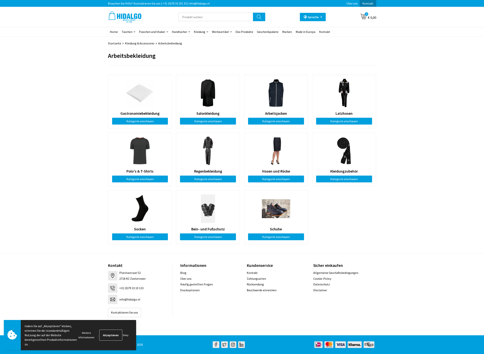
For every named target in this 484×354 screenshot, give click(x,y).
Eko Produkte (244, 32)
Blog (183, 273)
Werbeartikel (220, 32)
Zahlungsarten (256, 278)
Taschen (127, 32)
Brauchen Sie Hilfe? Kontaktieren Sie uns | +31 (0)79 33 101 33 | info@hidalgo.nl (159, 3)
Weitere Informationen (86, 335)
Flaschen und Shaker (152, 32)
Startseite (114, 43)
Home (114, 32)
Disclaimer (320, 290)
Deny (126, 335)
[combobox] (215, 17)
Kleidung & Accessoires (139, 43)
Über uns (352, 3)
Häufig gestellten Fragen (196, 284)
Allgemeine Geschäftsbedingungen (335, 273)
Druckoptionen (190, 290)
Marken (287, 32)
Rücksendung (255, 284)
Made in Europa (305, 32)
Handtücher (179, 32)
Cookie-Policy (322, 278)
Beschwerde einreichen (261, 290)
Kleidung (199, 32)
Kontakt (367, 3)
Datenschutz (321, 284)
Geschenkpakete (267, 32)
